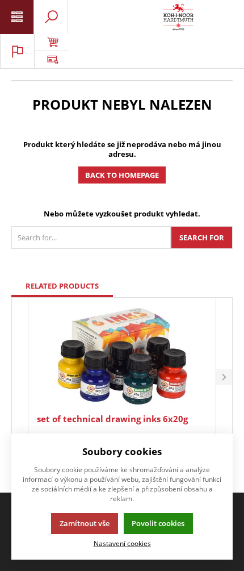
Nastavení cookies (122, 543)
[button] (224, 378)
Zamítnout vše (85, 523)
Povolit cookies (158, 523)
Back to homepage (122, 175)
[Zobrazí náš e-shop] (51, 42)
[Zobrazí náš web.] (51, 59)
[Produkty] (178, 17)
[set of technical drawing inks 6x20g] (122, 357)
